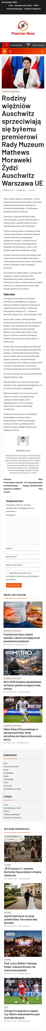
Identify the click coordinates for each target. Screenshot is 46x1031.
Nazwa (9, 548)
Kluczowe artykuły (11, 766)
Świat (6, 770)
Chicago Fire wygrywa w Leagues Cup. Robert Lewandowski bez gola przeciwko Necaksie (22, 1014)
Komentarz (11, 515)
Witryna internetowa (14, 565)
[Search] (42, 51)
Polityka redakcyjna (15, 9)
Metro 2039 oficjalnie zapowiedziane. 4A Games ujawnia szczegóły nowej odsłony (23, 685)
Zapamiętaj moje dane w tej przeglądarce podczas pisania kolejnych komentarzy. (22, 576)
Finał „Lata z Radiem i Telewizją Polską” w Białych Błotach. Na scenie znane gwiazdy (20, 967)
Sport (6, 782)
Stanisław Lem (9, 190)
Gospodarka (8, 773)
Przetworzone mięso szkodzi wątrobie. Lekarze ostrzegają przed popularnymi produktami (22, 638)
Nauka (6, 776)
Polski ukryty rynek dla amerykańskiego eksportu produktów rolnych (13, 485)
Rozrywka (8, 786)
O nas (10, 5)
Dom (5, 763)
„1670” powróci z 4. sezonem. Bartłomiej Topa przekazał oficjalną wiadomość (22, 872)
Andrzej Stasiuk (22, 644)
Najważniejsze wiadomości (11, 91)
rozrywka (7, 865)
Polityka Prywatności (32, 9)
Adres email (11, 557)
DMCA (36, 5)
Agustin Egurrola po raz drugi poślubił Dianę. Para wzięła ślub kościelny (20, 919)
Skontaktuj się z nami (23, 5)
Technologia (8, 779)
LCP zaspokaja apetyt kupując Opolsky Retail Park (32, 484)
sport (6, 1007)
